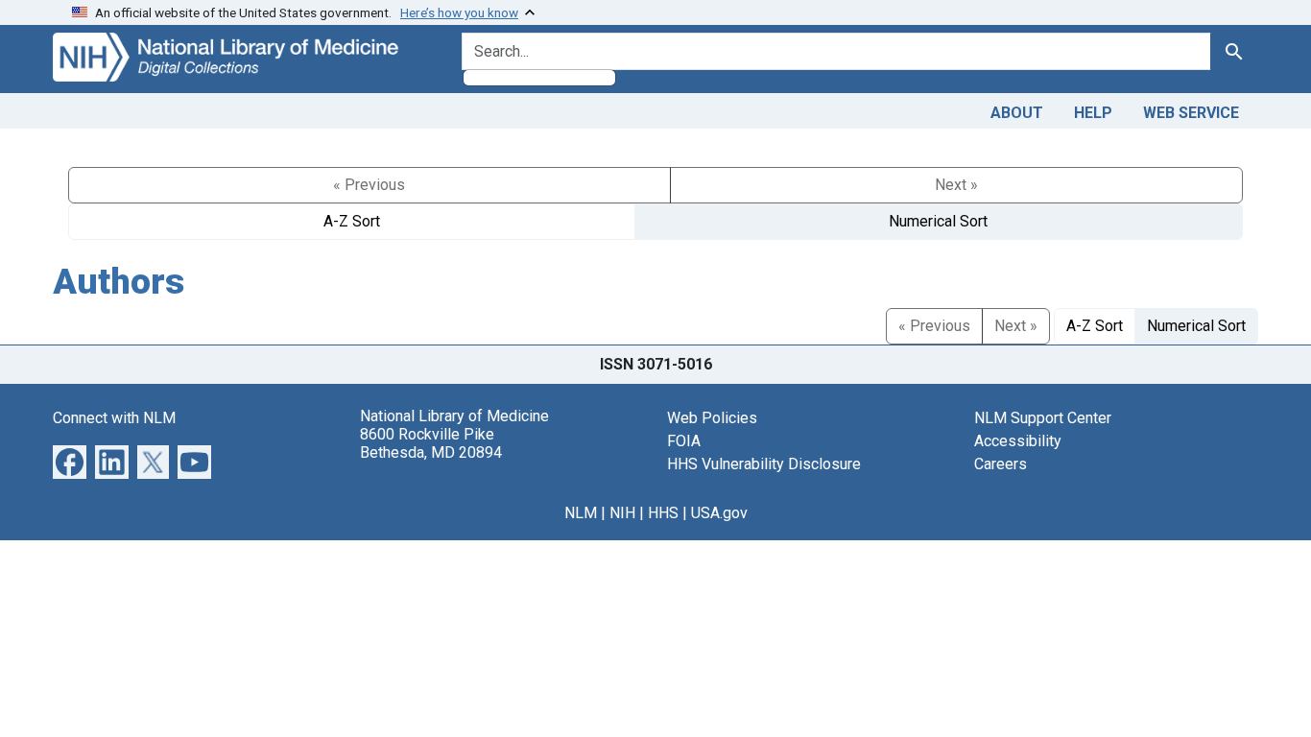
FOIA (684, 441)
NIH (622, 513)
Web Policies (712, 418)
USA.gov (719, 513)
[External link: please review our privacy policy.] (69, 460)
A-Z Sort (351, 221)
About (1016, 113)
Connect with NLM (114, 418)
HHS (663, 513)
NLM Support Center (1042, 418)
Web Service (1191, 113)
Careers (1000, 464)
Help (1093, 113)
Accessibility (1017, 441)
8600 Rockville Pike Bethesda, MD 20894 (431, 443)
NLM (580, 513)
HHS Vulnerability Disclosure (764, 464)
